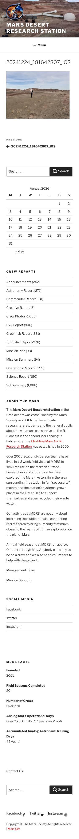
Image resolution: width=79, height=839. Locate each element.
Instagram (13, 627)
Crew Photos (16, 316)
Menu (42, 45)
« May (19, 251)
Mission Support (18, 580)
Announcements (18, 282)
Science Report (17, 377)
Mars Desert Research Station (36, 28)
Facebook (13, 609)
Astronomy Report (20, 291)
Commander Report (21, 299)
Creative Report (18, 308)
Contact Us (14, 771)
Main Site (14, 829)
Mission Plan (15, 351)
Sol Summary (16, 385)
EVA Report (14, 325)
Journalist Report (19, 342)
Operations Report (20, 368)
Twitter (11, 618)
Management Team (20, 570)
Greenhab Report (19, 334)
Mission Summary (19, 359)
